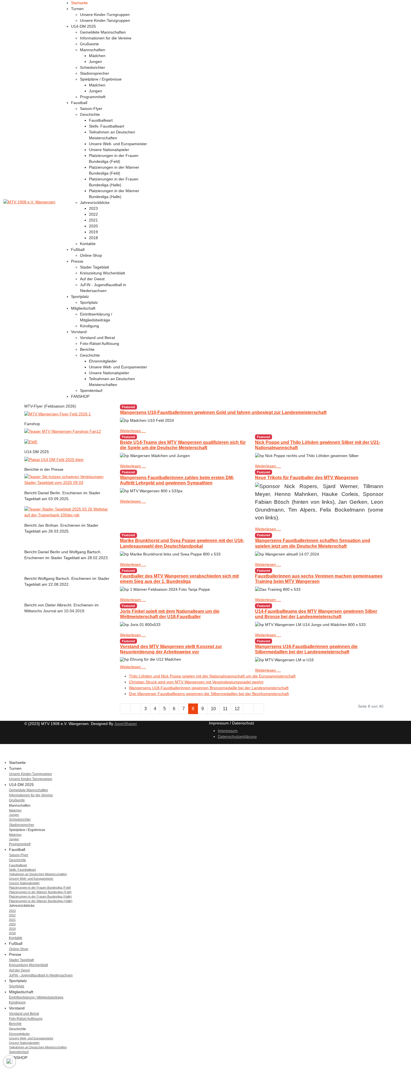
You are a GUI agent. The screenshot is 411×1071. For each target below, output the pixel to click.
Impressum (228, 730)
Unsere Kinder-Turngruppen (105, 14)
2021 (93, 220)
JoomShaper (125, 723)
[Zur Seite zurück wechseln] (135, 708)
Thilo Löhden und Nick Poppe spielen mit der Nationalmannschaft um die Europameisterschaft (212, 676)
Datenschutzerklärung (237, 736)
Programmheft (92, 97)
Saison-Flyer (91, 108)
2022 (93, 214)
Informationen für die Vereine (105, 38)
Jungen (95, 61)
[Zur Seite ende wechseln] (258, 708)
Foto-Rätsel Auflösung (99, 343)
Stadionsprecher (94, 73)
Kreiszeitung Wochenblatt (102, 273)
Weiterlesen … (133, 431)
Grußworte (89, 44)
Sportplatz (89, 302)
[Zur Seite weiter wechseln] (248, 708)
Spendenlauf (91, 390)
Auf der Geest (92, 279)
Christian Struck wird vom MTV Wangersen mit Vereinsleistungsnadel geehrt (196, 682)
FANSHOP (80, 396)
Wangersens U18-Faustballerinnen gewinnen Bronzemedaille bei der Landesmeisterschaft (209, 688)
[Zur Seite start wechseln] (125, 708)
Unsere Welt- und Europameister (118, 144)
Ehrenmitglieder (103, 361)
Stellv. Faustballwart (106, 126)
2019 (93, 232)
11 (225, 708)
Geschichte (90, 114)
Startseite (79, 3)
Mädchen (97, 55)
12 (237, 708)
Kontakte (88, 243)
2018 (93, 238)
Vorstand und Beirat (97, 337)
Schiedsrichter (92, 67)
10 (213, 708)
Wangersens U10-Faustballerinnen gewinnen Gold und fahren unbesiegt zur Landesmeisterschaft (223, 412)
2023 (93, 208)
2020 (93, 226)
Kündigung (89, 326)
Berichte (87, 349)
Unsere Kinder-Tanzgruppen (105, 20)
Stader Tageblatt (94, 267)
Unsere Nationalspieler (109, 149)
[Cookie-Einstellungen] (9, 1061)
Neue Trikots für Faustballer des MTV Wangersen (306, 477)
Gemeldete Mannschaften (103, 32)
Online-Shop (91, 255)
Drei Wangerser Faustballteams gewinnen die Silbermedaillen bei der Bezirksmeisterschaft (209, 693)
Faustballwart (101, 120)
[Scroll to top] (1, 1068)
